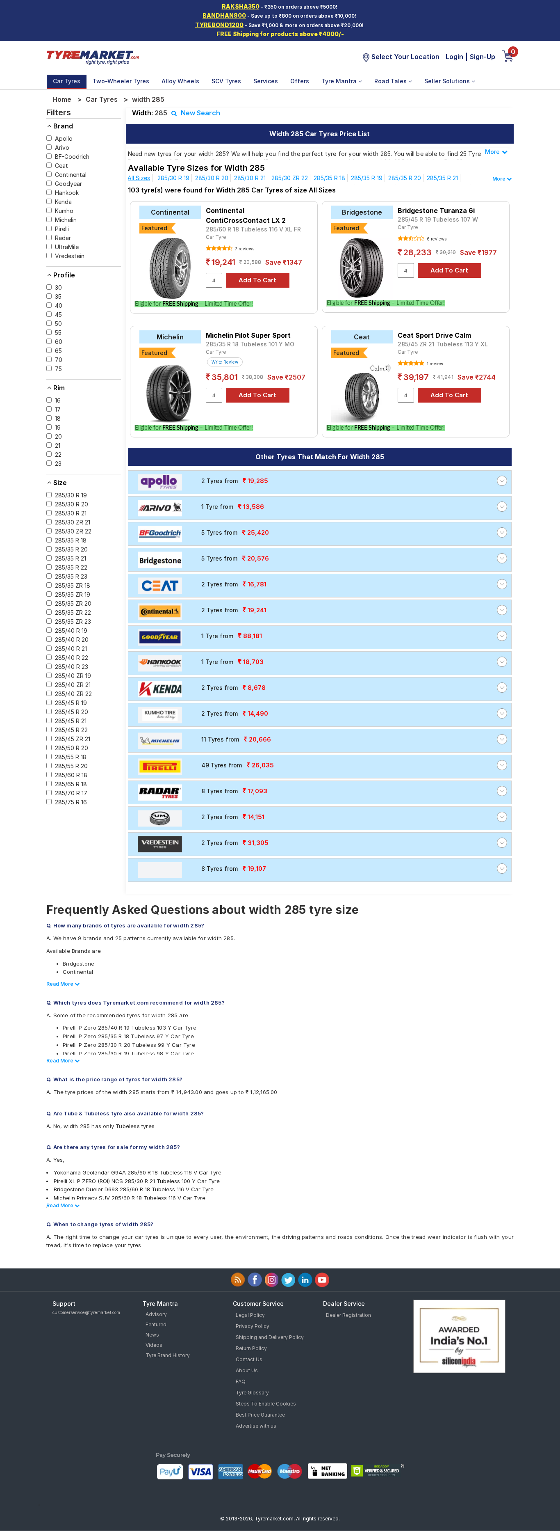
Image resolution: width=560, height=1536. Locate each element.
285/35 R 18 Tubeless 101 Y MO (250, 344)
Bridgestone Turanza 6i (436, 210)
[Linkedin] (305, 1280)
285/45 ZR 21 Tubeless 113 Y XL (443, 344)
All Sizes (138, 177)
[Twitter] (288, 1280)
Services (265, 81)
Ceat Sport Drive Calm (434, 335)
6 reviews (436, 238)
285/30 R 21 (250, 177)
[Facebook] (255, 1280)
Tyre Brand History (168, 1355)
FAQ (241, 1381)
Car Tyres (66, 81)
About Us (247, 1370)
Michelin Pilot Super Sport (248, 335)
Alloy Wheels (180, 81)
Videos (154, 1345)
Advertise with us (256, 1426)
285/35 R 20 (404, 177)
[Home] (92, 56)
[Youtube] (322, 1280)
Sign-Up (482, 57)
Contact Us (249, 1359)
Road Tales (391, 81)
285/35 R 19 (366, 177)
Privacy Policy (252, 1326)
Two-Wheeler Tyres (121, 81)
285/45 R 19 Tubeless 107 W (438, 219)
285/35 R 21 (442, 177)
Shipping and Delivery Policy (270, 1337)
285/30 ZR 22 (289, 177)
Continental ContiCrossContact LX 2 (246, 215)
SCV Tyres (226, 81)
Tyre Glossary (252, 1392)
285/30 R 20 (211, 177)
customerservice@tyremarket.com (86, 1312)
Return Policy (251, 1348)
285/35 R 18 (329, 177)
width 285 (148, 99)
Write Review (225, 361)
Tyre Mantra (339, 81)
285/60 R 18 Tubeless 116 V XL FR (253, 229)
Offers (299, 81)
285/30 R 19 (173, 177)
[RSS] (238, 1280)
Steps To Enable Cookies (266, 1404)
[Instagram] (271, 1280)
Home (61, 99)
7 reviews (244, 248)
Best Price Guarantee (260, 1415)
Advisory (156, 1314)
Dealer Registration (348, 1315)
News (152, 1335)
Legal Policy (250, 1315)
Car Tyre (216, 237)
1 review (434, 363)
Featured (156, 1324)
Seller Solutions (447, 81)
